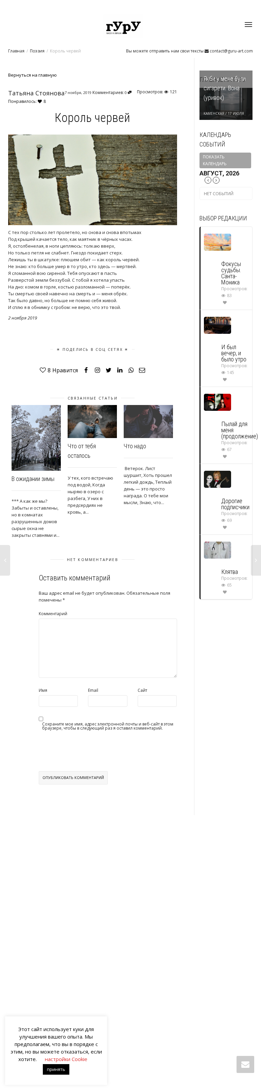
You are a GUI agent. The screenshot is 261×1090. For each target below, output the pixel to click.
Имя (43, 690)
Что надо (135, 446)
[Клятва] (217, 549)
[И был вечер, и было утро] (217, 325)
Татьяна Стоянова (36, 93)
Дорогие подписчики (235, 504)
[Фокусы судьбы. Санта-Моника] (217, 242)
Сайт (142, 690)
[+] (36, 438)
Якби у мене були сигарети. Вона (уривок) (225, 88)
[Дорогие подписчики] (217, 479)
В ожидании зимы (33, 478)
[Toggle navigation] (248, 24)
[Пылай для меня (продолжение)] (217, 402)
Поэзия (37, 51)
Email (93, 690)
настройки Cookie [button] (66, 1059)
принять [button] (56, 1069)
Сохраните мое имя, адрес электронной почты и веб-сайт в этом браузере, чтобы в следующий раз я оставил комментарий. (107, 726)
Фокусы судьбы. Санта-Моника (231, 273)
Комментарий (53, 614)
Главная (16, 51)
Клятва (229, 571)
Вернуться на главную (32, 75)
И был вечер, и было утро (233, 353)
